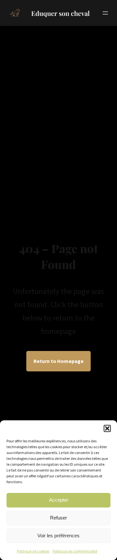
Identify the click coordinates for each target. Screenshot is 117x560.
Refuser (58, 517)
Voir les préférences (58, 535)
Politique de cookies (33, 551)
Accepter (58, 500)
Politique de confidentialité (75, 551)
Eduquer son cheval (60, 13)
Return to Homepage (58, 361)
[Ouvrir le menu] (105, 13)
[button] (107, 428)
